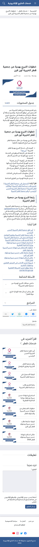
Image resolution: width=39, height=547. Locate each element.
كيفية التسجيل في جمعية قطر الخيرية (18, 237)
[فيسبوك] (33, 314)
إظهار (7, 103)
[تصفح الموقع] (35, 3)
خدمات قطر (23, 11)
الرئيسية (33, 11)
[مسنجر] (26, 314)
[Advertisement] (19, 41)
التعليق (33, 469)
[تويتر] (12, 314)
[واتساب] (19, 314)
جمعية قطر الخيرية (29, 325)
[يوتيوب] (13, 533)
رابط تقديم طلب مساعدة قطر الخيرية (19, 240)
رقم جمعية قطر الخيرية (20, 191)
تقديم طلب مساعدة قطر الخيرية (24, 186)
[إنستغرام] (17, 533)
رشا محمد (27, 76)
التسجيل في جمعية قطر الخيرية (16, 183)
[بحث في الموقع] (3, 3)
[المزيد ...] (6, 314)
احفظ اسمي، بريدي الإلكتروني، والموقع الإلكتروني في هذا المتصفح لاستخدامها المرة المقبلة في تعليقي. (20, 499)
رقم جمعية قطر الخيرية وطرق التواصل (18, 235)
